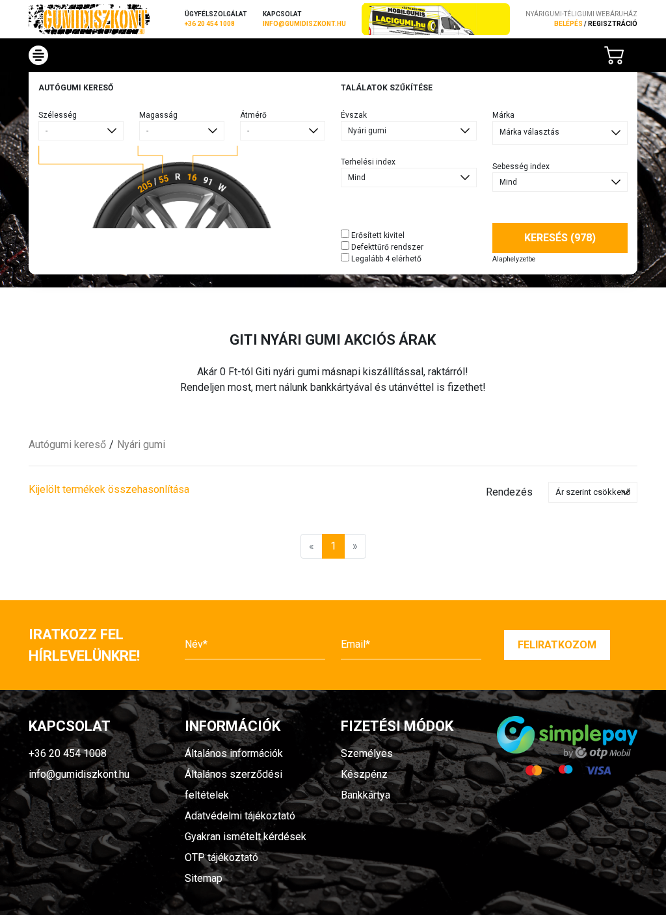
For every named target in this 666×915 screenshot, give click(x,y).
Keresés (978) (560, 238)
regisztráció (612, 23)
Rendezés (509, 492)
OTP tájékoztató (221, 857)
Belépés (568, 23)
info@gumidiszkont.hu (304, 23)
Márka (503, 115)
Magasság (158, 115)
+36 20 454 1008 (210, 23)
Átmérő (253, 115)
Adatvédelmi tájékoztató (240, 816)
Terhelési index (368, 161)
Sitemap (203, 878)
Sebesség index (521, 166)
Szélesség (57, 115)
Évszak (354, 115)
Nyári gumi (141, 444)
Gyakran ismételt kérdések (245, 836)
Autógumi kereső (67, 444)
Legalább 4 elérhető (385, 258)
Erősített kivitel (377, 235)
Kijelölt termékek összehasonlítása (109, 489)
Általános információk (234, 753)
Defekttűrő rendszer (386, 247)
